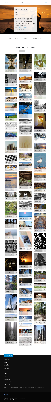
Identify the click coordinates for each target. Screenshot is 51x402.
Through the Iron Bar (39, 299)
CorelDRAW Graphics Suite (9, 361)
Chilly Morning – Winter (25, 116)
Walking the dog (38, 322)
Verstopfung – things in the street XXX (40, 79)
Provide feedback (7, 379)
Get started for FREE (7, 388)
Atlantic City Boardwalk (25, 228)
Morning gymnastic (24, 266)
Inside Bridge (37, 190)
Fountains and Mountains (25, 168)
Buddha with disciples (25, 159)
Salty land (22, 344)
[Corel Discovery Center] (25, 3)
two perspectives (9, 71)
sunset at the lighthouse (40, 150)
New (22, 51)
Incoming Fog (9, 237)
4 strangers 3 (23, 81)
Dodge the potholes (39, 280)
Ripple (7, 128)
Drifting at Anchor (24, 295)
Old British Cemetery (24, 198)
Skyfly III (7, 84)
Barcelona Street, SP (10, 198)
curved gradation (38, 268)
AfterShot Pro (6, 359)
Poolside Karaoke (24, 285)
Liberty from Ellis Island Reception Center (11, 226)
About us (5, 378)
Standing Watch (38, 342)
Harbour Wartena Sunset (25, 313)
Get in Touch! (8, 356)
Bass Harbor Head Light (11, 110)
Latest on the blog (7, 381)
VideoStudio (6, 368)
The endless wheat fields (25, 326)
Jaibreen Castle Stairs (39, 130)
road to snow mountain (11, 94)
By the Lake (22, 99)
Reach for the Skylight (25, 334)
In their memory (9, 342)
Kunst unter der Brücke (40, 97)
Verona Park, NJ (38, 201)
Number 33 (8, 162)
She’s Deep (8, 100)
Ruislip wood (9, 216)
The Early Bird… (38, 170)
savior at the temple (10, 152)
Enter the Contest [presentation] (27, 38)
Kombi (21, 133)
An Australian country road (11, 291)
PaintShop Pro (6, 364)
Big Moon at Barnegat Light (26, 218)
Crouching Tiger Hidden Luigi (40, 289)
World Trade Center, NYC (11, 311)
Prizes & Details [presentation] (17, 38)
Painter (5, 362)
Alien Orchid (37, 68)
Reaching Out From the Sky (26, 320)
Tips (5, 376)
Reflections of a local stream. (40, 210)
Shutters (22, 305)
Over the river (23, 187)
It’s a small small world (25, 90)
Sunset (36, 179)
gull (7, 189)
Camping (8, 319)
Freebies (5, 374)
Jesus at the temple (24, 150)
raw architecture (9, 254)
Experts (5, 373)
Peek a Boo (22, 248)
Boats (36, 140)
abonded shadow (10, 272)
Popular (28, 51)
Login (46, 3)
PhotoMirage (6, 365)
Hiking (21, 71)
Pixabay (24, 27)
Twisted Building (24, 122)
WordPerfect (6, 370)
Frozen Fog (37, 110)
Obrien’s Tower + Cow (11, 119)
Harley (7, 138)
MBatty (20, 27)
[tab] (10, 38)
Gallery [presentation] (10, 38)
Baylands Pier (37, 230)
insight (21, 275)
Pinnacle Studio (7, 367)
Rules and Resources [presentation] (37, 38)
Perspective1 (37, 250)
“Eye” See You (9, 169)
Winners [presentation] (25, 41)
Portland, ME (23, 208)
